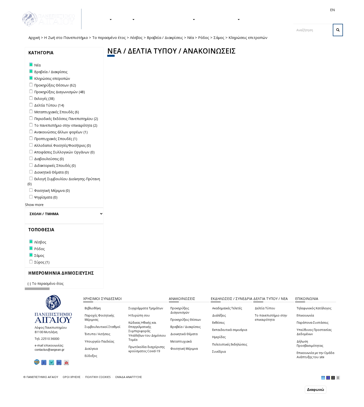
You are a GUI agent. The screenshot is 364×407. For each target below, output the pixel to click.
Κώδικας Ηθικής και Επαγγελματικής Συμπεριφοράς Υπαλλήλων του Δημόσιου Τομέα (147, 331)
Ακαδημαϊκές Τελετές (227, 308)
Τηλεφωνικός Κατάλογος (314, 308)
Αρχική (34, 37)
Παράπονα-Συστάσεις (312, 322)
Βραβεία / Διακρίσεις (165, 37)
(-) (29, 283)
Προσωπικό (279, 10)
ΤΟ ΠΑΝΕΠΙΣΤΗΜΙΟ (218, 19)
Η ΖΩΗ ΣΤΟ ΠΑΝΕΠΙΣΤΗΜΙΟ (166, 19)
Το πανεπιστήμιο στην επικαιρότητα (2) (65, 125)
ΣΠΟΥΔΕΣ (99, 19)
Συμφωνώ (293, 389)
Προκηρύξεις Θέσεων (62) (55, 85)
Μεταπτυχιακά (181, 341)
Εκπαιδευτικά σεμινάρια (229, 330)
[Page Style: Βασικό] (323, 378)
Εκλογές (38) (44, 98)
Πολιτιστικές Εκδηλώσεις (229, 344)
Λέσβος (136, 37)
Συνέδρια (219, 351)
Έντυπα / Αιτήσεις (97, 334)
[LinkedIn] (59, 362)
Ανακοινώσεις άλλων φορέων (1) (61, 132)
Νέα (190, 37)
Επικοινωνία (305, 315)
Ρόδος (203, 37)
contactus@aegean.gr (51, 349)
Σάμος (218, 37)
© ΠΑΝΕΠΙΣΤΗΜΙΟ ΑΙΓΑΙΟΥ (41, 377)
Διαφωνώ (315, 389)
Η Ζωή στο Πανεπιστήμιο (66, 37)
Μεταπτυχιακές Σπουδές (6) (56, 112)
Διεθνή (263, 10)
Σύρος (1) (42, 262)
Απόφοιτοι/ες (244, 10)
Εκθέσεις (218, 322)
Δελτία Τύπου (265, 308)
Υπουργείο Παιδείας (99, 341)
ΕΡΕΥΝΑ (124, 19)
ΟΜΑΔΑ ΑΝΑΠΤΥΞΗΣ (128, 377)
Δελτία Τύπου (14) (49, 105)
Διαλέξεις (219, 315)
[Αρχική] (51, 19)
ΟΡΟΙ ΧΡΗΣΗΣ (71, 377)
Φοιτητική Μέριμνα (184, 349)
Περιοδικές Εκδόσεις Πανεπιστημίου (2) (66, 118)
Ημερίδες (219, 337)
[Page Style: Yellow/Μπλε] (328, 378)
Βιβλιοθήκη (93, 308)
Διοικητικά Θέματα (184, 334)
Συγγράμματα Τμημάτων (146, 308)
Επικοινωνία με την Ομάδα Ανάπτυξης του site (315, 355)
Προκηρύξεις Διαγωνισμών (179, 310)
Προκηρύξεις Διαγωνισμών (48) (59, 91)
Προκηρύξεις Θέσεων (185, 320)
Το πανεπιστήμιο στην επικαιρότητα (271, 317)
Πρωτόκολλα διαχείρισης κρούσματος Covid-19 (147, 349)
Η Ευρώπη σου (139, 315)
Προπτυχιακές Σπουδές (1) (55, 138)
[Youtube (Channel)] (66, 362)
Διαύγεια (91, 349)
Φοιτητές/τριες (220, 10)
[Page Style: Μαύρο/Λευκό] (338, 378)
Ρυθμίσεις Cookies (54, 402)
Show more (34, 204)
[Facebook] (44, 362)
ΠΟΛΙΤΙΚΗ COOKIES (97, 377)
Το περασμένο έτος (109, 37)
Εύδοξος (91, 356)
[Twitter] (51, 362)
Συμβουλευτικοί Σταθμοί (102, 327)
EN (332, 9)
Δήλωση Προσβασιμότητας (310, 343)
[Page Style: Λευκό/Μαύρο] (333, 378)
